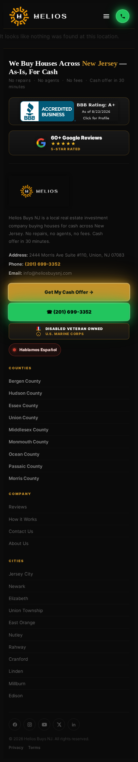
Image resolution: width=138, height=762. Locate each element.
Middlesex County (29, 429)
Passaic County (26, 466)
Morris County (24, 478)
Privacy (16, 747)
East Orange (22, 622)
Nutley (16, 635)
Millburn (17, 683)
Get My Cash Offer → (69, 292)
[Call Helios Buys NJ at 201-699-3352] (122, 16)
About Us (18, 543)
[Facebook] (15, 724)
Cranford (18, 659)
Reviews (18, 506)
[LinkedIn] (74, 724)
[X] (59, 724)
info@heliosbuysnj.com (47, 273)
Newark (17, 586)
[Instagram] (29, 724)
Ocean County (24, 454)
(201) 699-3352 (42, 264)
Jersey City (21, 574)
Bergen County (25, 381)
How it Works (23, 519)
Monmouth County (29, 441)
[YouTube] (44, 724)
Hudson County (25, 393)
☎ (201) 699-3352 (69, 312)
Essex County (23, 405)
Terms (34, 747)
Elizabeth (18, 598)
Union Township (26, 610)
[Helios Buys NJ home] (38, 16)
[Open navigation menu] (106, 16)
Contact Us (21, 531)
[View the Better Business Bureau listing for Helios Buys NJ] (69, 111)
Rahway (17, 647)
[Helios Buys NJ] (39, 191)
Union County (23, 417)
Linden (16, 671)
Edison (16, 695)
